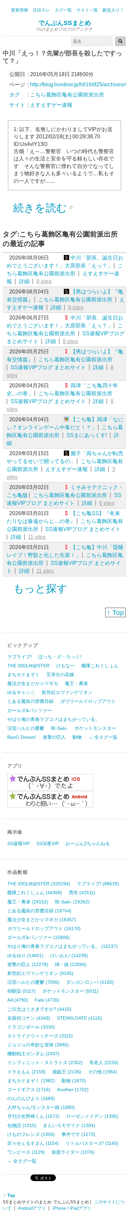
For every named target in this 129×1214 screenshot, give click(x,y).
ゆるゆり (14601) (25, 955)
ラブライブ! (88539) (98, 883)
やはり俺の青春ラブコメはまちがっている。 (53, 719)
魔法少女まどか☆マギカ (32, 683)
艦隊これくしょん (99, 665)
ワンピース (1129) (26, 1152)
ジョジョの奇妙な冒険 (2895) (38, 1044)
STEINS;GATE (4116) (79, 1018)
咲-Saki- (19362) (72, 901)
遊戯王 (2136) (66, 1071)
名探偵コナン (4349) (28, 1018)
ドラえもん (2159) (26, 1071)
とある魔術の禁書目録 (30, 701)
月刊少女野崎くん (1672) (33, 1116)
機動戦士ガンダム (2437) (33, 1053)
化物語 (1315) (21, 1125)
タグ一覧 (63, 10)
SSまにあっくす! (86, 435)
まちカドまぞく (23, 674)
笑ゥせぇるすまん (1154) (33, 1143)
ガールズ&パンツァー (29, 710)
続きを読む (40, 208)
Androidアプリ (32, 1208)
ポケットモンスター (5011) (70, 991)
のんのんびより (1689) (31, 1098)
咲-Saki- (59, 728)
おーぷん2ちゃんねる (87, 843)
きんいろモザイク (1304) (69, 1125)
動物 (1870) (74, 1080)
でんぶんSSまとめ (64, 22)
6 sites (106, 503)
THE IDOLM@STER (28, 665)
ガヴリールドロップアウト (88, 701)
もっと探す (40, 588)
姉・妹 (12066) (71, 964)
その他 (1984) (102, 1071)
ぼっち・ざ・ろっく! (59, 656)
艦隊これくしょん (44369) (34, 892)
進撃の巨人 (54, 737)
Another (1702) (73, 1089)
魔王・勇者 (76, 683)
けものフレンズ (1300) (31, 1134)
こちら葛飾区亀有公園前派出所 (75, 299)
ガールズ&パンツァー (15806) (38, 937)
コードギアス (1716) (28, 1089)
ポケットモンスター (95, 728)
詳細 (24, 281)
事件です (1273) (78, 1134)
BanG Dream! (21, 737)
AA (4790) (17, 1000)
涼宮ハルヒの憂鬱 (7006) (33, 982)
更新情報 (19, 10)
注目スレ (41, 10)
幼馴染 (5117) (21, 991)
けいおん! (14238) (69, 955)
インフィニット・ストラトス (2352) (45, 1062)
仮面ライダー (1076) (73, 1152)
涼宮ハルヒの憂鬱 (25, 728)
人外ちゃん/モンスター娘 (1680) (41, 1107)
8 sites (44, 281)
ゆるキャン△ (21, 692)
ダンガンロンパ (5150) (90, 982)
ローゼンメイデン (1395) (92, 1116)
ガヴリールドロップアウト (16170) (44, 928)
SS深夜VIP (47, 843)
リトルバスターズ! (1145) (91, 1143)
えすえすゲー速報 (66, 469)
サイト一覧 (87, 10)
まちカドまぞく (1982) (31, 1080)
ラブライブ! (19, 656)
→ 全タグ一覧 (102, 737)
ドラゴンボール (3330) (31, 1027)
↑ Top (115, 612)
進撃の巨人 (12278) (27, 964)
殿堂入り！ (113, 10)
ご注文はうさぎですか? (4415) (39, 1009)
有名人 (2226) (103, 1062)
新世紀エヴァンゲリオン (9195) (40, 973)
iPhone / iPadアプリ (72, 1208)
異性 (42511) (82, 892)
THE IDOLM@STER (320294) (38, 883)
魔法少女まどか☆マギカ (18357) (41, 919)
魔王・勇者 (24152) (27, 901)
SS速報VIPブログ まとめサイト (48, 367)
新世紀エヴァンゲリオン (67, 692)
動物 (77, 737)
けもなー (65, 665)
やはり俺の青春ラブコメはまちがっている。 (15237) (62, 946)
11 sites (37, 537)
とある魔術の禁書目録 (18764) (39, 910)
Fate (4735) (47, 1000)
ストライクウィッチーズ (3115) (40, 1035)
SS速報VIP (18, 843)
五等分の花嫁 (60, 674)
